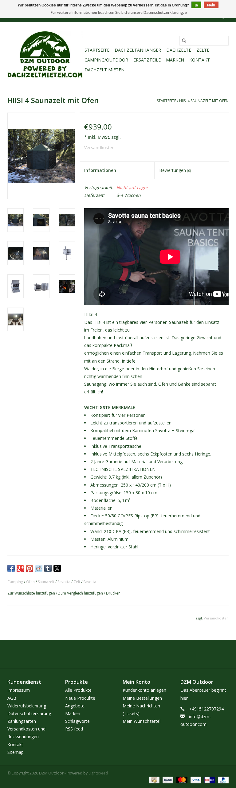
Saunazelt (46, 581)
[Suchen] (184, 41)
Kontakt (199, 60)
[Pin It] (29, 568)
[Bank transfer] (167, 779)
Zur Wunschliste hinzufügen (31, 593)
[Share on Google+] (20, 568)
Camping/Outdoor (106, 60)
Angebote (75, 706)
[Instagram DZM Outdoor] (123, 654)
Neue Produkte (80, 698)
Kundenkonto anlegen (144, 690)
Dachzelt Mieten (104, 70)
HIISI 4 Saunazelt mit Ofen (204, 100)
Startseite (97, 50)
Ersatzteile (147, 60)
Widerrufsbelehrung (26, 706)
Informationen (100, 170)
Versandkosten (99, 147)
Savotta (63, 581)
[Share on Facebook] (11, 568)
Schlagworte (77, 721)
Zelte (202, 50)
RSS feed (74, 729)
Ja (196, 5)
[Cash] (153, 779)
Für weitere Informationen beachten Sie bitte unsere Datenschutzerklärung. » (119, 12)
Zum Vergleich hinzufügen (81, 593)
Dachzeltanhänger (138, 50)
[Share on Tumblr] (48, 568)
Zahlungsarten (21, 721)
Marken (175, 60)
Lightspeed (98, 773)
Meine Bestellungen (142, 698)
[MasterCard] (181, 779)
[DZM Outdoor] (45, 55)
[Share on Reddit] (38, 568)
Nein (211, 5)
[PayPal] (222, 779)
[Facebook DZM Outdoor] (112, 654)
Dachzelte (178, 50)
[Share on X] (57, 568)
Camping (15, 581)
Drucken (113, 593)
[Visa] (195, 779)
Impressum (18, 690)
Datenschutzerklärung (29, 713)
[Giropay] (209, 779)
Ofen (30, 581)
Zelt (76, 581)
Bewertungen (175, 170)
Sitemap (15, 752)
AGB (11, 698)
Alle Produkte (78, 690)
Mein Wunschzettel (141, 721)
